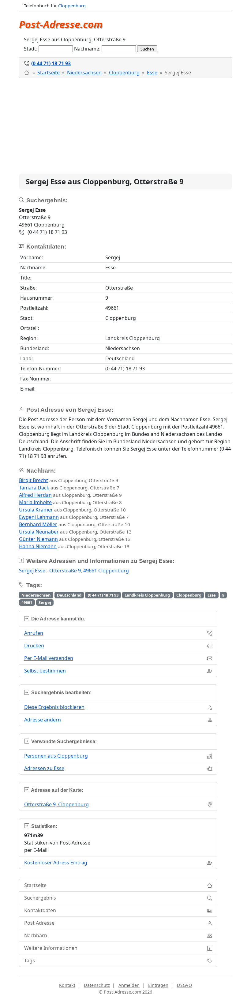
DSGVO (184, 985)
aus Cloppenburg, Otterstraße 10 (72, 510)
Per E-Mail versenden (48, 658)
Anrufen (33, 633)
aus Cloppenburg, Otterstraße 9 (68, 480)
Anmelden (129, 985)
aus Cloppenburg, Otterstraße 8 (70, 502)
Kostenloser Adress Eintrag (55, 862)
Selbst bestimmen (45, 670)
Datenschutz (97, 985)
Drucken (34, 645)
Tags (29, 960)
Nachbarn (35, 935)
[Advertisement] (125, 126)
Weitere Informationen (50, 948)
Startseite (48, 72)
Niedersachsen (84, 72)
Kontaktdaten (40, 910)
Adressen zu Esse (44, 768)
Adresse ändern (42, 719)
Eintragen (158, 985)
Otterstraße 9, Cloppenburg (56, 804)
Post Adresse (39, 922)
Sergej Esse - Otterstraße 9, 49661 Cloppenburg (74, 570)
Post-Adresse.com (61, 24)
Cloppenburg (72, 6)
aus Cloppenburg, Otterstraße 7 (69, 488)
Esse (152, 72)
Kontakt (67, 985)
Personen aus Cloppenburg (56, 755)
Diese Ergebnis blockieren (54, 707)
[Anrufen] (27, 72)
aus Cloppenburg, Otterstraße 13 (75, 532)
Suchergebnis (40, 897)
